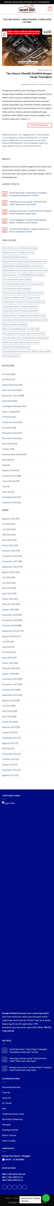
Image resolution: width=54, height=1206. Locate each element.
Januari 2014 (8, 764)
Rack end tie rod (38, 333)
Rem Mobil (7, 443)
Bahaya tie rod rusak (29, 248)
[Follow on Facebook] (4, 1187)
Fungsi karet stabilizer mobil (13, 297)
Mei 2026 (6, 534)
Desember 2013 (9, 770)
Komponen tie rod (10, 315)
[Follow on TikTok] (14, 1187)
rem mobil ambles (10, 338)
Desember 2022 (9, 737)
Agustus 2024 (8, 636)
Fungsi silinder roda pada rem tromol (17, 302)
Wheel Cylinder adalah (41, 351)
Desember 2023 (9, 679)
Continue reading (40, 125)
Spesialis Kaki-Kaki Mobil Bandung (16, 347)
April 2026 (7, 540)
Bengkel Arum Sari (26, 252)
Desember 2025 (9, 556)
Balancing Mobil (10, 384)
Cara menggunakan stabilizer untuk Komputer (19, 137)
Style (4, 465)
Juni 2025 (6, 582)
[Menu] (3, 9)
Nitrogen (6, 1124)
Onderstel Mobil (10, 422)
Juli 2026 (6, 524)
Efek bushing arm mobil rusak (14, 293)
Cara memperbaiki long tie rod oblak (17, 279)
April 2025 (7, 593)
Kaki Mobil (7, 401)
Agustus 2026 (8, 518)
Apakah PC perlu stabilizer (39, 135)
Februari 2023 (9, 727)
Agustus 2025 (8, 572)
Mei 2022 (6, 748)
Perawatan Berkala (11, 1087)
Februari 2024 (9, 668)
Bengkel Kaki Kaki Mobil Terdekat (16, 261)
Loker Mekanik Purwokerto (13, 320)
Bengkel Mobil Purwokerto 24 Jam (29, 266)
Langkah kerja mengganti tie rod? (32, 315)
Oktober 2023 (9, 689)
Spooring (6, 459)
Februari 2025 (9, 604)
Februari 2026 (9, 550)
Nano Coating (8, 411)
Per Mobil (7, 427)
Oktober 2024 (9, 625)
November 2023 (10, 684)
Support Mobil (9, 470)
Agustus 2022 (8, 743)
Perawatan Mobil (10, 433)
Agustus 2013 (8, 775)
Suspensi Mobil (9, 475)
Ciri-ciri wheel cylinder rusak (14, 284)
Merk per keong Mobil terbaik (14, 329)
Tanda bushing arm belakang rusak (16, 351)
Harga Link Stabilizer (30, 306)
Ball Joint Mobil (9, 390)
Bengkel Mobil (8, 266)
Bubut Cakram (9, 1135)
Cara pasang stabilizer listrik (29, 140)
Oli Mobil (6, 416)
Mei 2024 (6, 652)
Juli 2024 (6, 641)
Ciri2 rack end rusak (35, 284)
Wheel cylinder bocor (11, 356)
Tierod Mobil (8, 481)
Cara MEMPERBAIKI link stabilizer (31, 275)
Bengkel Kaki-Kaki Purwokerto (15, 257)
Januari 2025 (8, 609)
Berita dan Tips (45, 70)
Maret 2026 (8, 545)
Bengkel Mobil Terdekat (12, 270)
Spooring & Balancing (12, 1119)
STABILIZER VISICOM (32, 146)
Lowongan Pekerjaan (12, 406)
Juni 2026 (6, 529)
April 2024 (7, 657)
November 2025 (10, 561)
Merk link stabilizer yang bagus (15, 324)
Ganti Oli (6, 1097)
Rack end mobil (23, 333)
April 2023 (7, 716)
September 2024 (10, 630)
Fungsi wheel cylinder (11, 306)
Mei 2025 (6, 588)
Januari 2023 (8, 732)
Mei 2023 (6, 711)
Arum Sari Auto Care (11, 248)
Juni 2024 (6, 647)
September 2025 (10, 566)
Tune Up (6, 491)
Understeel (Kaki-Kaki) (13, 1113)
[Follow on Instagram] (9, 1187)
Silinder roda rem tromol (29, 342)
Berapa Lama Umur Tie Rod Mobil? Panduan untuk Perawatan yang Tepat (30, 212)
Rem (4, 1108)
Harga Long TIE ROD (11, 311)
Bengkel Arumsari (10, 252)
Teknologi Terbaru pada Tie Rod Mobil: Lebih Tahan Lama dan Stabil (28, 203)
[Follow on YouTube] (24, 1187)
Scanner (6, 449)
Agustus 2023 (8, 700)
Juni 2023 (6, 705)
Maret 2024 (8, 663)
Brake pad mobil (9, 275)
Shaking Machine (10, 1129)
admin (49, 84)
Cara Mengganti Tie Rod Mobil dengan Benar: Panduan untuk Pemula (27, 221)
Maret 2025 (8, 598)
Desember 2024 (9, 614)
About (8, 1198)
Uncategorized (9, 497)
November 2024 (10, 620)
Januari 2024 (8, 673)
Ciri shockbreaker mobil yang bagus (16, 288)
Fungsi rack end (33, 297)
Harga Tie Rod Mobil (29, 311)
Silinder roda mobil (10, 342)
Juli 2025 (6, 577)
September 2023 (10, 695)
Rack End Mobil (9, 438)
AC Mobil (6, 1103)
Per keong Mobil (9, 333)
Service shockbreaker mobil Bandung (33, 338)
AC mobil (6, 374)
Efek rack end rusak (35, 293)
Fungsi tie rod (39, 302)
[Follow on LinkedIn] (19, 1187)
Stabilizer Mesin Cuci (15, 146)
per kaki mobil (33, 329)
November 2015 (10, 753)
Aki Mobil (7, 379)
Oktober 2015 (9, 759)
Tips (4, 486)
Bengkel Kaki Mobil (38, 261)
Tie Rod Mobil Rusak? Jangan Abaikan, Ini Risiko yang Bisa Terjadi (29, 230)
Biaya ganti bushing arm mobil (35, 270)
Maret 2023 (8, 721)
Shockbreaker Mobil (12, 454)
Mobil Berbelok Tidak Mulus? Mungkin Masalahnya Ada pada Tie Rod (28, 194)
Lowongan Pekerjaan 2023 (36, 320)
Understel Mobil (10, 502)
